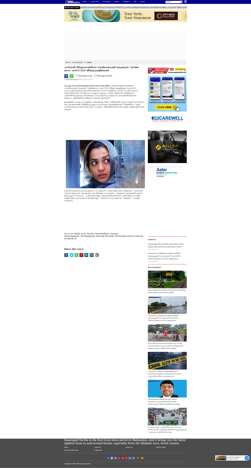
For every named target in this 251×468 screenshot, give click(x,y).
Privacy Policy (161, 447)
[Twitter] (112, 458)
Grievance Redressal (71, 450)
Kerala (142, 2)
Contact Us (129, 447)
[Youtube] (122, 458)
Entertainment (77, 62)
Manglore (126, 2)
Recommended (154, 267)
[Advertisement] (123, 46)
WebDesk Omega (72, 79)
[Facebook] (108, 458)
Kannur (116, 2)
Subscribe (98, 450)
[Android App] (133, 458)
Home (85, 2)
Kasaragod (106, 2)
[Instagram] (115, 458)
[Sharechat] (141, 458)
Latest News (95, 2)
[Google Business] (129, 458)
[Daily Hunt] (137, 458)
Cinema (88, 62)
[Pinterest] (126, 458)
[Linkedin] (119, 458)
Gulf (135, 2)
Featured (152, 239)
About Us (98, 447)
